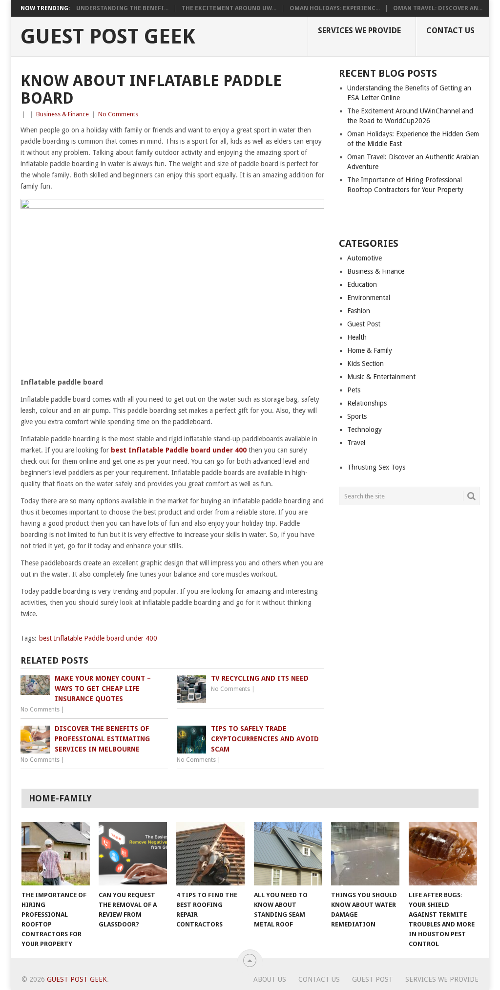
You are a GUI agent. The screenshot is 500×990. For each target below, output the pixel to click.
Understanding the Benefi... (122, 8)
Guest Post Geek (108, 36)
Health (357, 337)
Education (362, 284)
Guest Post (363, 324)
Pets (353, 390)
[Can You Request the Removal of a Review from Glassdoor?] (133, 853)
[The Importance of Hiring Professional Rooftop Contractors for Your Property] (55, 853)
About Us (269, 979)
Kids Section (365, 363)
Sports (357, 416)
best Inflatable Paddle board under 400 (98, 638)
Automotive (364, 258)
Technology (364, 429)
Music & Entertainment (381, 377)
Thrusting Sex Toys (376, 467)
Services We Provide (359, 30)
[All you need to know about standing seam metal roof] (288, 853)
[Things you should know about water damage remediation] (365, 853)
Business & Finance (62, 114)
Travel (356, 443)
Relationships (367, 403)
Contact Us (450, 30)
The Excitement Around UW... (229, 8)
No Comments (118, 114)
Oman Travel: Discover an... (437, 8)
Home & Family (369, 350)
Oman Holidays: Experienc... (335, 8)
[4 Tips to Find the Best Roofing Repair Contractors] (210, 853)
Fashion (358, 311)
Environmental (368, 297)
